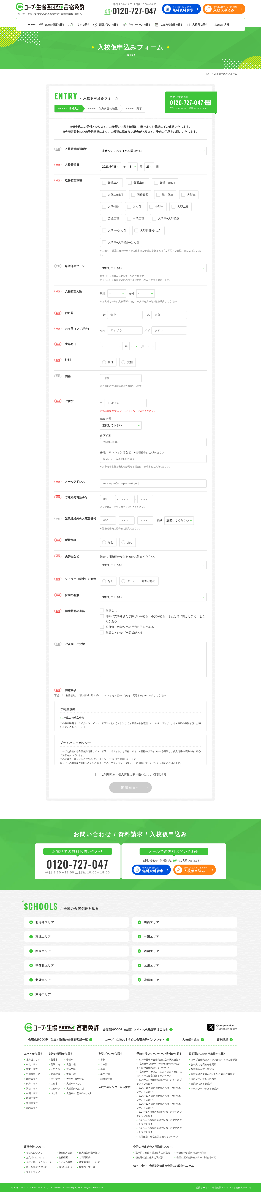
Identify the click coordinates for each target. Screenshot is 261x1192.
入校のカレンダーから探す (114, 1086)
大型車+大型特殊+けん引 (79, 1093)
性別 (68, 359)
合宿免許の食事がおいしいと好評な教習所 (213, 1074)
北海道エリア (33, 1059)
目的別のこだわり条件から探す (207, 1053)
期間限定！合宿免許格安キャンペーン (158, 1136)
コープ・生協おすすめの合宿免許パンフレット (135, 1039)
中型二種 (71, 1074)
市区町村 (105, 435)
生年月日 (70, 344)
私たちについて (34, 1152)
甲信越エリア (33, 1074)
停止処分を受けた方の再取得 (191, 1152)
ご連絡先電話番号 (76, 497)
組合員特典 (106, 1078)
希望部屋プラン (75, 266)
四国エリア (32, 1098)
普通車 (54, 1059)
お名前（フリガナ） (78, 328)
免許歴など (72, 556)
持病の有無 (72, 595)
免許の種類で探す (55, 24)
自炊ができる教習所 (201, 1083)
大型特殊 (55, 1088)
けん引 (54, 1093)
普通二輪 (55, 1064)
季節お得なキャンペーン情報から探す (159, 1053)
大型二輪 (55, 1069)
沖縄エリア (32, 1107)
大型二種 (71, 1064)
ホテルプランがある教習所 (205, 1088)
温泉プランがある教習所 (203, 1078)
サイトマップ (33, 1172)
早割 (102, 1059)
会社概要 (63, 1157)
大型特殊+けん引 (75, 1088)
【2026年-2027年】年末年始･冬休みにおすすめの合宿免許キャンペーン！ (159, 1065)
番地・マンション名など (132, 452)
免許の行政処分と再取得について (153, 1146)
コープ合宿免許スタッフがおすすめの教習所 (214, 1059)
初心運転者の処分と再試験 (149, 1157)
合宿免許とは (65, 1152)
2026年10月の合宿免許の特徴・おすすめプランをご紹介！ (159, 1090)
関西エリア (32, 1088)
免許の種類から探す (61, 1053)
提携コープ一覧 (87, 1167)
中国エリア (32, 1093)
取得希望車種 (73, 180)
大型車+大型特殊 (75, 1078)
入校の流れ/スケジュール (39, 1162)
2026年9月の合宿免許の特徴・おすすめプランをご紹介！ (159, 1081)
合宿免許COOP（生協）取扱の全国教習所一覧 (58, 1039)
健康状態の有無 (75, 610)
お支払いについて (35, 1157)
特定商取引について (89, 1162)
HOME (32, 24)
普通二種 (71, 1069)
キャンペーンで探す (140, 24)
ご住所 (69, 401)
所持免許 (70, 539)
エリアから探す (33, 1053)
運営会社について (34, 1146)
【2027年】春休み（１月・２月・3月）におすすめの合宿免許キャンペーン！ (159, 1073)
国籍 (68, 376)
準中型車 (55, 1078)
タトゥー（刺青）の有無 (80, 578)
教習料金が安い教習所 (202, 1069)
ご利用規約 (85, 1157)
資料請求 (222, 1039)
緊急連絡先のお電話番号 (80, 518)
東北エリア (32, 1064)
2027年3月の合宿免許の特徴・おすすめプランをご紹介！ (159, 1130)
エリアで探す (82, 24)
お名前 (69, 312)
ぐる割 (103, 1064)
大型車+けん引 (74, 1083)
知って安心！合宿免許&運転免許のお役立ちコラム (163, 1165)
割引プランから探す (111, 1053)
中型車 (69, 1059)
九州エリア (32, 1103)
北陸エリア (32, 1078)
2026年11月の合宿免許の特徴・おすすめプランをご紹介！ (159, 1098)
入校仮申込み (190, 1039)
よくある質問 (65, 1162)
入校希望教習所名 (76, 148)
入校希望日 (72, 164)
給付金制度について (36, 1167)
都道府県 (105, 418)
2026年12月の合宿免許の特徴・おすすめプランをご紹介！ (159, 1106)
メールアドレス (75, 481)
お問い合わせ (65, 1167)
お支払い (221, 24)
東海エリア (32, 1083)
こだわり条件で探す (172, 24)
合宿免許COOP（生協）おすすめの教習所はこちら (135, 1029)
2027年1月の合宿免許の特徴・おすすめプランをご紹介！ (159, 1113)
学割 (102, 1069)
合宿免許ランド (244, 1187)
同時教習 (55, 1074)
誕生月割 (105, 1074)
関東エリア (32, 1069)
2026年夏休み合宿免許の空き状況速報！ (160, 1059)
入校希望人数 (73, 291)
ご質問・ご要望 (75, 643)
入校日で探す (199, 24)
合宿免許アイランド (222, 1187)
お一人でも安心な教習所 (203, 1064)
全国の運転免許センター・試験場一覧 (196, 1157)
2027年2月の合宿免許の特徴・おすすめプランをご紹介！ (159, 1122)
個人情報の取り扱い (89, 1152)
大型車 (54, 1083)
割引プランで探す (109, 24)
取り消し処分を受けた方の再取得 (152, 1152)
